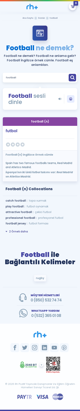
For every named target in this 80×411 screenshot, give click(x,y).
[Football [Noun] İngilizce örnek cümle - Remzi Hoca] (32, 6)
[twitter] (24, 347)
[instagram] (34, 347)
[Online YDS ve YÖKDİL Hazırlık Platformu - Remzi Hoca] (40, 334)
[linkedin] (44, 347)
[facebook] (14, 347)
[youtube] (54, 347)
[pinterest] (64, 347)
